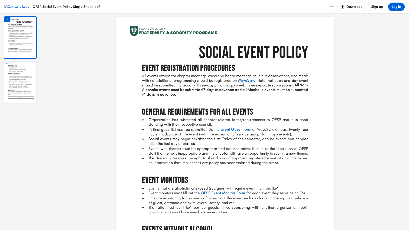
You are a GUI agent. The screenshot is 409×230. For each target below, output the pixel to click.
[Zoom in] (239, 219)
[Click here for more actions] (331, 7)
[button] (20, 37)
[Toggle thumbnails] (185, 219)
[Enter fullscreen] (264, 219)
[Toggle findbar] (193, 219)
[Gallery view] (256, 219)
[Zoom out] (225, 219)
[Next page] (216, 219)
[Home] (17, 6)
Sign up (377, 7)
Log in (396, 7)
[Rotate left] (248, 219)
